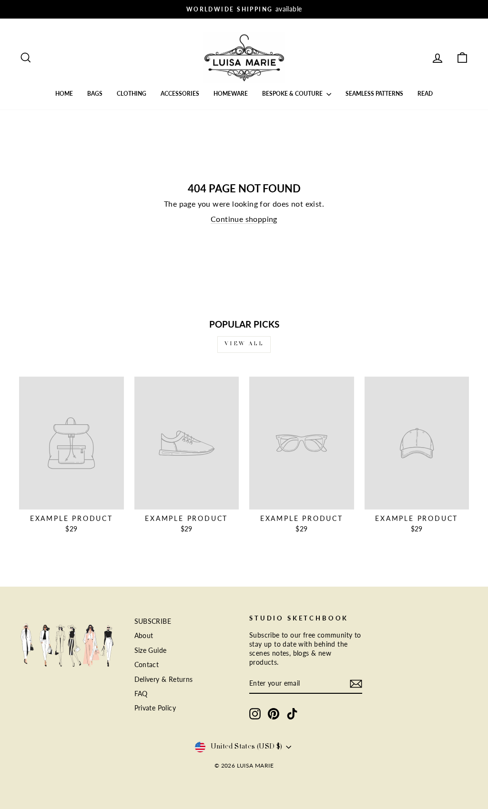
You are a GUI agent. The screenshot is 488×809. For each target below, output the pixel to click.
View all (244, 344)
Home (64, 93)
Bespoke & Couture (293, 93)
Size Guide (150, 650)
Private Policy (155, 708)
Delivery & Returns (163, 679)
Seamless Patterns (374, 93)
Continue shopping (244, 218)
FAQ (141, 694)
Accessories (180, 93)
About (143, 635)
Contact (146, 665)
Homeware (231, 93)
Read (425, 93)
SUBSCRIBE (153, 621)
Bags (94, 93)
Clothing (131, 93)
